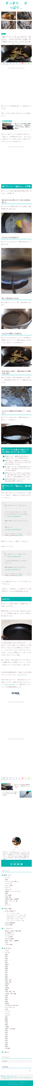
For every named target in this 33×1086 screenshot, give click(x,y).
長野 (6, 995)
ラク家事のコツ (9, 932)
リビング (7, 887)
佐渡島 (7, 984)
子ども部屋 (8, 895)
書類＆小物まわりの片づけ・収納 (15, 918)
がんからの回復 (9, 938)
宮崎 (6, 966)
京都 (6, 958)
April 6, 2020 (18, 535)
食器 (6, 879)
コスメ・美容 (8, 885)
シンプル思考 (8, 936)
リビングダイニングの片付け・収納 (15, 920)
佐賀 (6, 970)
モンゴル (7, 952)
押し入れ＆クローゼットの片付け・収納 (16, 915)
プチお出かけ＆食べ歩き (12, 1005)
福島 (6, 978)
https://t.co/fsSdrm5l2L (14, 556)
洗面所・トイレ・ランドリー (13, 891)
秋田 (6, 1036)
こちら (19, 674)
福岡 (6, 1046)
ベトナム (7, 1011)
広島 (6, 1042)
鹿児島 (7, 1003)
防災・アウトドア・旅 (11, 901)
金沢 (6, 974)
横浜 (6, 1017)
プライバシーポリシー (12, 1082)
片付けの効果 (8, 924)
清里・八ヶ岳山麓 (10, 1028)
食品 (6, 903)
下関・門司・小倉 (10, 991)
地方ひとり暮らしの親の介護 (13, 931)
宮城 (6, 985)
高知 (6, 999)
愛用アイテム (7, 875)
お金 (6, 942)
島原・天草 (8, 980)
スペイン (7, 1013)
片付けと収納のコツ (10, 911)
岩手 (6, 960)
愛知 (6, 1038)
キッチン (3, 33)
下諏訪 (7, 1027)
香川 (6, 956)
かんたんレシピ (9, 934)
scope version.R (9, 684)
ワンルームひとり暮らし (12, 881)
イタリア (7, 1015)
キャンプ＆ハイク (10, 1007)
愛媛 (6, 968)
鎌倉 (6, 1019)
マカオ (7, 950)
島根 (6, 1044)
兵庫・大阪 (8, 982)
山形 (6, 1034)
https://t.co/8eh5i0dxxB (14, 516)
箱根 (6, 1021)
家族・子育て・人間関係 (12, 940)
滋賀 (6, 954)
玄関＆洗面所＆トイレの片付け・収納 (16, 916)
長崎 (6, 997)
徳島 (6, 1001)
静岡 (6, 1025)
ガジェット (8, 905)
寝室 (6, 893)
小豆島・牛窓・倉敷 (10, 993)
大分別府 (7, 1048)
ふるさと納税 (8, 944)
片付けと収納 (7, 908)
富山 (6, 972)
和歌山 (7, 964)
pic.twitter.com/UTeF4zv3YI (13, 569)
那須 (6, 1030)
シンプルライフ (8, 928)
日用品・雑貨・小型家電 (12, 899)
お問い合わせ (22, 1082)
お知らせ (6, 1052)
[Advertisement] (16, 85)
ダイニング (8, 889)
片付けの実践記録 (10, 922)
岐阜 (6, 1032)
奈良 (6, 1040)
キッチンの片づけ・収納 (13, 913)
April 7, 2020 (18, 575)
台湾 (6, 1009)
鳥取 (6, 976)
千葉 (6, 1023)
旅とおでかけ (7, 948)
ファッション (8, 883)
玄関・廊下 (8, 897)
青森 (6, 989)
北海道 (7, 987)
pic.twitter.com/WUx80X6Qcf (13, 529)
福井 (6, 962)
